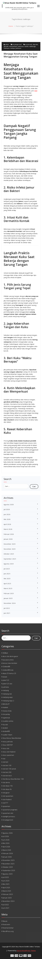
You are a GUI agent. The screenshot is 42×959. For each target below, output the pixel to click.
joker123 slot (7, 684)
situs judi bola (8, 742)
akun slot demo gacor (10, 656)
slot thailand (7, 799)
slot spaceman (8, 796)
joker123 (6, 680)
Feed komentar (8, 928)
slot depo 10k (8, 786)
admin (7, 44)
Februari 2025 (9, 593)
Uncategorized (17, 44)
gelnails (6, 46)
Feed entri (6, 924)
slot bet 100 (7, 765)
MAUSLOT (6, 704)
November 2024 (10, 603)
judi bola (6, 687)
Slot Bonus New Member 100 (13, 779)
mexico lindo (7, 711)
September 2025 (10, 559)
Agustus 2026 (9, 504)
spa (35, 91)
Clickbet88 (6, 666)
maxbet (5, 707)
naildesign (32, 46)
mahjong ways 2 (8, 701)
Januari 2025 (8, 598)
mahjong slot (7, 694)
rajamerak (6, 718)
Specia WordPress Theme (26, 951)
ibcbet (5, 677)
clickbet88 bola (8, 670)
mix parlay (6, 714)
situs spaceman (8, 755)
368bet (5, 653)
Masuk (5, 921)
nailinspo (7, 48)
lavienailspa (13, 46)
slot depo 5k (7, 789)
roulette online (8, 721)
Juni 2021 (7, 613)
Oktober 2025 (9, 554)
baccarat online (8, 660)
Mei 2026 (7, 519)
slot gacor (6, 793)
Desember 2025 (10, 544)
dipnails (35, 44)
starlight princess (9, 816)
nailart (26, 46)
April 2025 (7, 583)
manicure (21, 46)
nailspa (12, 48)
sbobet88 (6, 731)
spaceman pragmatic (10, 810)
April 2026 (7, 524)
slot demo (6, 782)
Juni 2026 (7, 514)
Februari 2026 (9, 534)
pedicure (18, 48)
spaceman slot (8, 813)
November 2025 (10, 549)
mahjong (6, 690)
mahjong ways (8, 697)
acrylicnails (28, 44)
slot (4, 759)
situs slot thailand (9, 752)
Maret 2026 (8, 529)
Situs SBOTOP (8, 745)
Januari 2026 (8, 539)
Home (10, 26)
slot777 (5, 803)
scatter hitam (7, 735)
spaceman (6, 806)
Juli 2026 (7, 509)
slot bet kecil (7, 776)
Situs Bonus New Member (12, 738)
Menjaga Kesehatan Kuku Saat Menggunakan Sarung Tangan (21, 55)
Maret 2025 (8, 588)
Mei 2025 (7, 578)
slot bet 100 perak (9, 769)
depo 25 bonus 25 (9, 673)
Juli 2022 (7, 608)
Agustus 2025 (9, 564)
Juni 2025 (7, 574)
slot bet (5, 762)
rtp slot (5, 724)
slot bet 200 (7, 772)
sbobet (5, 728)
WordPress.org (8, 931)
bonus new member (10, 663)
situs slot (6, 748)
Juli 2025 (7, 569)
